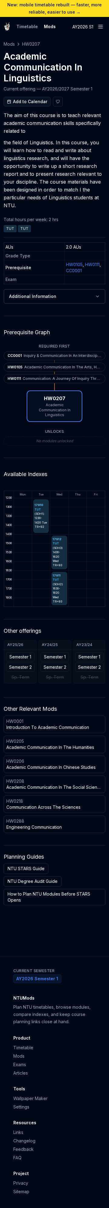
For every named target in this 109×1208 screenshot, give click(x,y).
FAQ (17, 1157)
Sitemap (21, 1191)
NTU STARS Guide (26, 868)
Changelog (24, 1140)
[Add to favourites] (58, 101)
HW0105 (74, 264)
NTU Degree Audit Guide (33, 881)
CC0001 (74, 270)
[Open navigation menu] (100, 26)
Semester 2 (20, 667)
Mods (50, 26)
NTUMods (24, 998)
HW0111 (92, 264)
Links (18, 1132)
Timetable (27, 26)
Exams (19, 1064)
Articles (20, 1073)
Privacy (20, 1183)
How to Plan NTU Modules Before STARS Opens (49, 897)
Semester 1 (20, 656)
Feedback (23, 1149)
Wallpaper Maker (30, 1098)
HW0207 (31, 44)
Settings (21, 1106)
